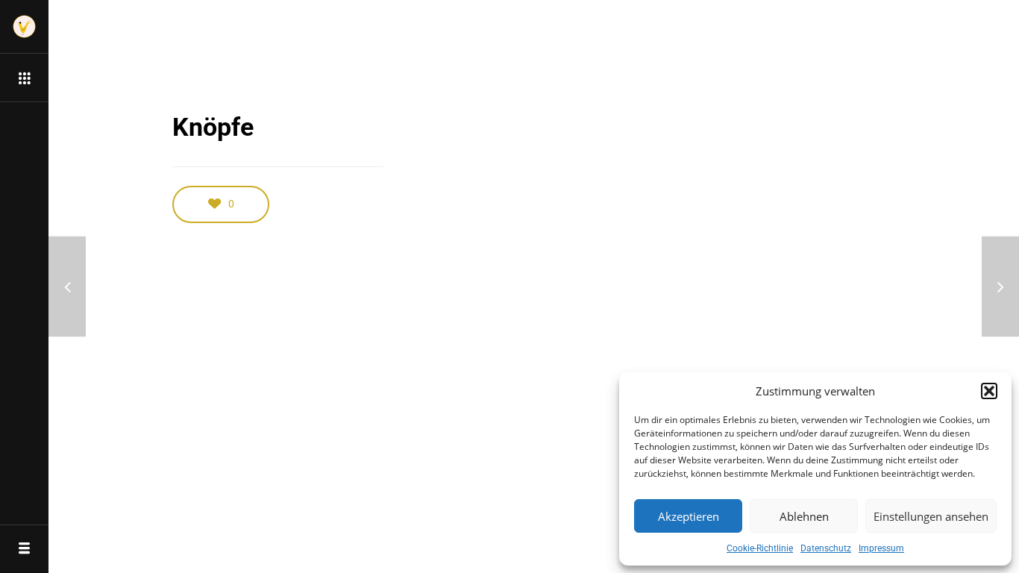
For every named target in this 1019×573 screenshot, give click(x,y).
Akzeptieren (688, 516)
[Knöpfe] (67, 287)
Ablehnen (804, 516)
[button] (989, 390)
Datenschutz (825, 548)
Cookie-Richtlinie (760, 548)
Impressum (881, 548)
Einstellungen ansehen (931, 516)
